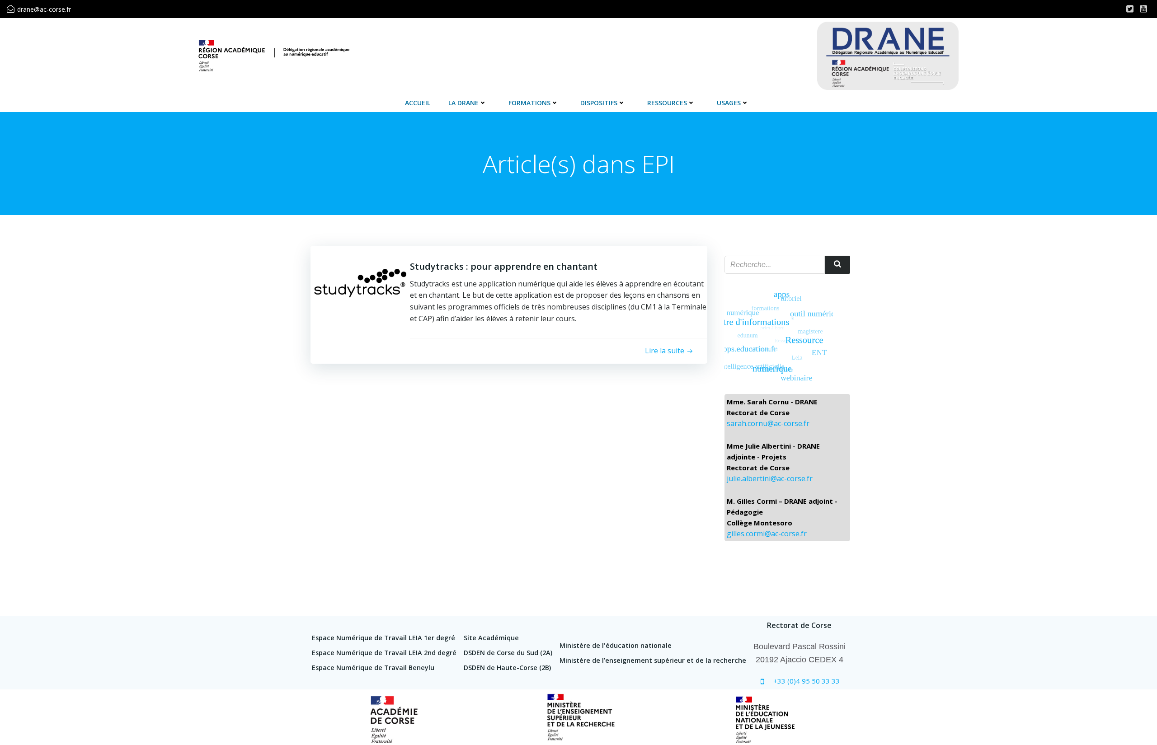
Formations (529, 102)
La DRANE (463, 102)
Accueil (417, 102)
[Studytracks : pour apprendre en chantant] (360, 282)
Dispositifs (598, 102)
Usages (729, 102)
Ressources (667, 102)
